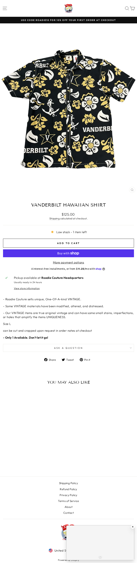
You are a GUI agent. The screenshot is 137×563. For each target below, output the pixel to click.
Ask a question (68, 347)
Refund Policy (68, 489)
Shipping (54, 218)
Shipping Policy (68, 483)
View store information (27, 288)
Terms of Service (68, 501)
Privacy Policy (68, 495)
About (68, 507)
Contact (68, 512)
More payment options (68, 262)
